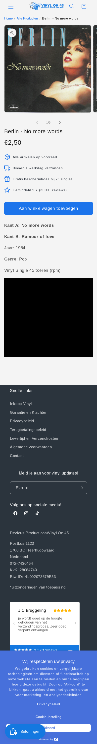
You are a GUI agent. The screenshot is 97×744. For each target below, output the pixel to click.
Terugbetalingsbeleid (28, 430)
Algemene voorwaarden (31, 447)
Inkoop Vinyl (21, 404)
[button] (11, 6)
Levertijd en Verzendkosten (34, 438)
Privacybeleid (22, 421)
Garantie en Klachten (28, 412)
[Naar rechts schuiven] (59, 122)
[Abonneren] (81, 488)
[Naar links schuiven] (37, 122)
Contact (17, 456)
